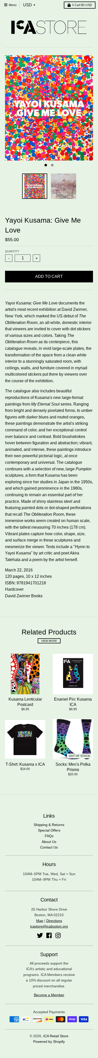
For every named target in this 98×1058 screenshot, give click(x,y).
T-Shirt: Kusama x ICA (25, 764)
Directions (54, 921)
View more (49, 640)
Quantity (12, 251)
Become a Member (49, 995)
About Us (49, 842)
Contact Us (49, 847)
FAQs (49, 836)
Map (39, 921)
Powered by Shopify (49, 1042)
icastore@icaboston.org (49, 926)
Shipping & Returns (49, 825)
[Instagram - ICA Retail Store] (58, 935)
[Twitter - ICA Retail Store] (40, 935)
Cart (82, 5)
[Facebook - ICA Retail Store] (49, 935)
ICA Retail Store (55, 1036)
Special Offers (49, 830)
